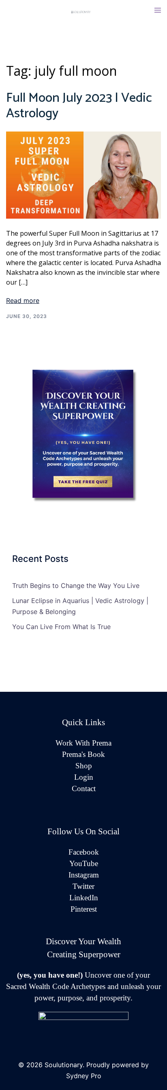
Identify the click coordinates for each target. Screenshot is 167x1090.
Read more (22, 300)
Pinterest (84, 909)
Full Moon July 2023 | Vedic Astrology (79, 106)
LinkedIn (83, 897)
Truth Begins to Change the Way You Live (75, 585)
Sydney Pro (83, 1076)
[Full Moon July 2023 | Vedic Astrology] (83, 174)
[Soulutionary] (83, 11)
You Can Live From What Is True (61, 627)
